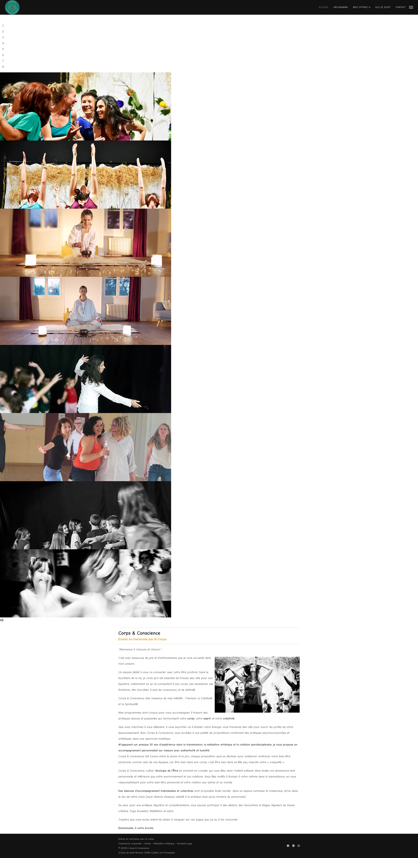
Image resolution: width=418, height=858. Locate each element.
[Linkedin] (293, 846)
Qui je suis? (383, 7)
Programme (341, 7)
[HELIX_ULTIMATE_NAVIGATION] (411, 7)
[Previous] (1, 620)
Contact (401, 7)
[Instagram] (298, 846)
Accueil (324, 7)
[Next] (3, 620)
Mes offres (360, 7)
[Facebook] (288, 846)
